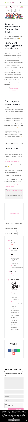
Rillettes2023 (8, 233)
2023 (12, 223)
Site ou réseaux (14, 250)
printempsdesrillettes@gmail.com (11, 161)
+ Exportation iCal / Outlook (14, 213)
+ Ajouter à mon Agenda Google (14, 208)
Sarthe (15, 233)
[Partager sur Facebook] (9, 350)
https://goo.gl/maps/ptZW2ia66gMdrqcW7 (19, 267)
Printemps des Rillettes (11, 228)
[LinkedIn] (15, 350)
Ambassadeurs (18, 223)
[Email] (14, 353)
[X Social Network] (12, 350)
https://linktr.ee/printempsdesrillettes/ (12, 157)
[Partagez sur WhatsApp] (18, 350)
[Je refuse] (26, 416)
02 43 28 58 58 (15, 299)
